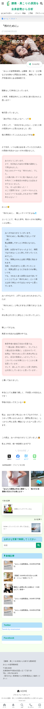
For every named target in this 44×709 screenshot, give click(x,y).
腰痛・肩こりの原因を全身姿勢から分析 (24, 6)
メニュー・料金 (20, 13)
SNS (13, 707)
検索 (22, 707)
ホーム (4, 707)
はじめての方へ (6, 13)
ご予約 (30, 13)
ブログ (15, 465)
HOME (23, 691)
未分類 (22, 465)
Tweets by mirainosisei (11, 629)
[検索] (38, 545)
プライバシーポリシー (21, 695)
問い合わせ (31, 707)
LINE (39, 707)
